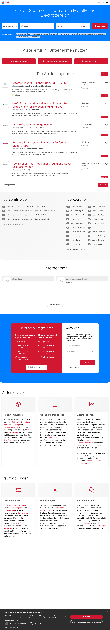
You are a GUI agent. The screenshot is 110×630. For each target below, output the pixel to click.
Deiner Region (23, 513)
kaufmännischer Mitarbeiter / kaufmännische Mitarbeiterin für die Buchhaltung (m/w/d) (39, 105)
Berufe (28, 430)
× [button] (107, 611)
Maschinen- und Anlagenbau (68, 34)
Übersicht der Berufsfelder (11, 224)
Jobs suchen (53, 437)
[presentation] (99, 3)
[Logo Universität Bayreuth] (5, 104)
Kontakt (87, 523)
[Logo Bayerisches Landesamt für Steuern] (5, 83)
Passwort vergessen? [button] (73, 367)
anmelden (88, 362)
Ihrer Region (9, 440)
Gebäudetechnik (21, 34)
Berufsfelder (21, 523)
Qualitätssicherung (22, 36)
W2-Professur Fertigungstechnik (32, 124)
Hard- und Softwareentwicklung (38, 34)
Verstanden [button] (86, 617)
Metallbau (53, 34)
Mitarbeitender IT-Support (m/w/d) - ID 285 (39, 83)
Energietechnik (34, 36)
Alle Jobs (15, 86)
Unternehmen (12, 432)
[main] (55, 273)
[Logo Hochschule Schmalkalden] (5, 125)
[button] (89, 26)
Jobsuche (8, 528)
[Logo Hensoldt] (5, 164)
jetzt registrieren (36, 367)
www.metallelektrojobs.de (14, 427)
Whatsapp (102, 526)
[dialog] (55, 619)
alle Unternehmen (55, 304)
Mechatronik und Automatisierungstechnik (92, 34)
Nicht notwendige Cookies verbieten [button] (86, 622)
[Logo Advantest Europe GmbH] (5, 143)
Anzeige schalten (10, 185)
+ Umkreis (81, 26)
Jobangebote (18, 508)
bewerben (104, 96)
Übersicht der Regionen (74, 249)
